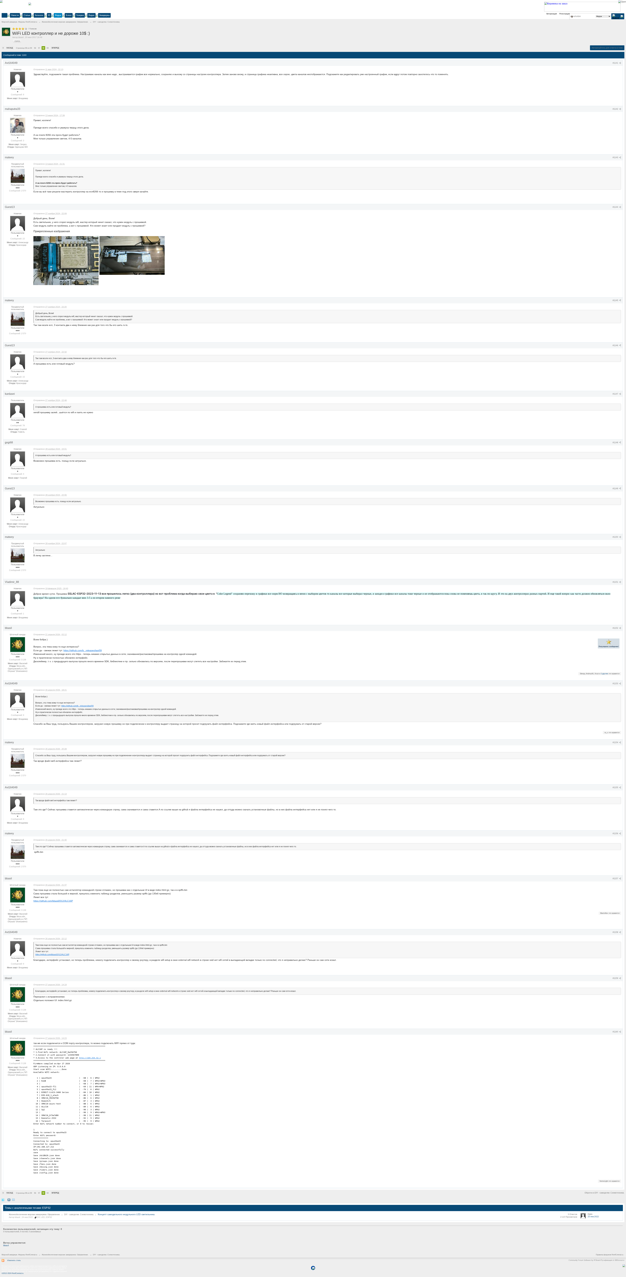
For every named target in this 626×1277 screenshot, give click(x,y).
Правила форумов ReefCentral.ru (609, 1255)
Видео (91, 15)
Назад (10, 48)
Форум (58, 15)
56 (35, 48)
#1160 (616, 1032)
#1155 (616, 787)
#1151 (616, 582)
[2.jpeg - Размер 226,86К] (132, 255)
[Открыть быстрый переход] (572, 17)
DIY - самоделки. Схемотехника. (79, 1214)
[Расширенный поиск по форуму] (622, 16)
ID (49, 15)
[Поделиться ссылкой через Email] (13, 1200)
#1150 (616, 537)
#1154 (616, 742)
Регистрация (564, 14)
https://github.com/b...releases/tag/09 (82, 650)
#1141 (616, 63)
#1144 (616, 207)
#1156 (616, 833)
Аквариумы (104, 15)
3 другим (604, 674)
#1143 (616, 157)
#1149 (616, 488)
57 (39, 48)
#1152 (616, 628)
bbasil (6, 1245)
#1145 (616, 300)
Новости (15, 15)
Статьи (27, 15)
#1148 (616, 442)
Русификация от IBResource (612, 1260)
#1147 (616, 394)
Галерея (80, 15)
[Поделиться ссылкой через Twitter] (3, 1200)
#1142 (616, 109)
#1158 (616, 932)
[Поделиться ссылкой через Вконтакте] (8, 1200)
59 (48, 48)
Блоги (68, 15)
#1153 (616, 683)
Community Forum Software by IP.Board (584, 1260)
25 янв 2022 (593, 1216)
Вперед (55, 48)
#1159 (616, 978)
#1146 (616, 345)
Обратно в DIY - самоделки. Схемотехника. (604, 1193)
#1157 (616, 878)
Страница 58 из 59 (24, 48)
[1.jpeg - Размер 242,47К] (66, 260)
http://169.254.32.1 (90, 1058)
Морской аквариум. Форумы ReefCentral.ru (19, 1255)
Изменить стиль (14, 1260)
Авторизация (551, 14)
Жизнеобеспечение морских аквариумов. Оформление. (34, 1214)
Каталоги (39, 15)
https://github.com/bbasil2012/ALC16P (53, 901)
